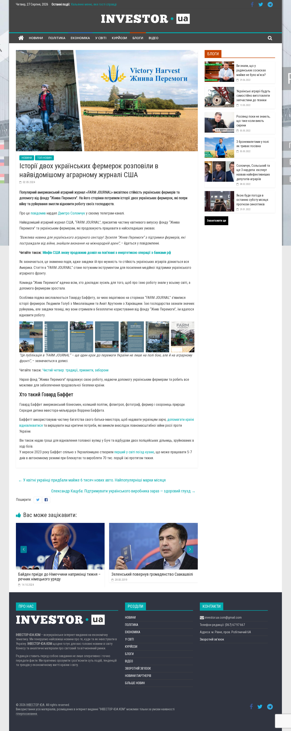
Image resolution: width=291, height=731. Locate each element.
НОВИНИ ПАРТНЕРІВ (138, 676)
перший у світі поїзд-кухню (134, 452)
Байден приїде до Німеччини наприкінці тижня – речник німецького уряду (59, 577)
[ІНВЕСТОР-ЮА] (21, 38)
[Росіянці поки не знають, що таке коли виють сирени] (219, 114)
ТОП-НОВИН (44, 157)
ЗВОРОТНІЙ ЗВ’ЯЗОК (138, 668)
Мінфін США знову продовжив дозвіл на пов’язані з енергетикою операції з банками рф (107, 252)
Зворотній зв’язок (212, 639)
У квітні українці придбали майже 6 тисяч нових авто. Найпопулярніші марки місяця (92, 480)
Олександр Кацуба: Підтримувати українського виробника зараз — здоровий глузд (123, 491)
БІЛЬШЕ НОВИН (135, 683)
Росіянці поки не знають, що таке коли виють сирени (253, 121)
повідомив (38, 213)
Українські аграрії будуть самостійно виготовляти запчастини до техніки (253, 95)
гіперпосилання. (27, 714)
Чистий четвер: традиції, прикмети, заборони (75, 370)
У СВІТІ (100, 38)
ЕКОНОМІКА (80, 38)
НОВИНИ (36, 38)
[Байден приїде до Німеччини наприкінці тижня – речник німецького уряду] (60, 526)
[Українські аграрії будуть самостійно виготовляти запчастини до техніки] (219, 89)
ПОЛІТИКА (56, 38)
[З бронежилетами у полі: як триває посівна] (219, 140)
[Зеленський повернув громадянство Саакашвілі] (153, 526)
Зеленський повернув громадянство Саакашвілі (152, 574)
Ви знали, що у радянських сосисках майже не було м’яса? (251, 70)
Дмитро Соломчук (71, 213)
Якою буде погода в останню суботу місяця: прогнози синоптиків (252, 200)
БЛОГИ (138, 38)
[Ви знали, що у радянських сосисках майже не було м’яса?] (219, 64)
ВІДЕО (153, 38)
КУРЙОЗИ (119, 38)
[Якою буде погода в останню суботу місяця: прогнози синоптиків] (219, 193)
